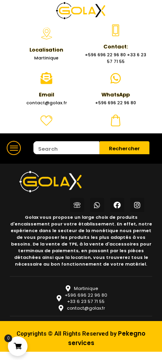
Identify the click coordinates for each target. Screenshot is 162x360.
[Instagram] (137, 205)
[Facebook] (117, 205)
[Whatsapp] (97, 205)
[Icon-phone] (77, 205)
